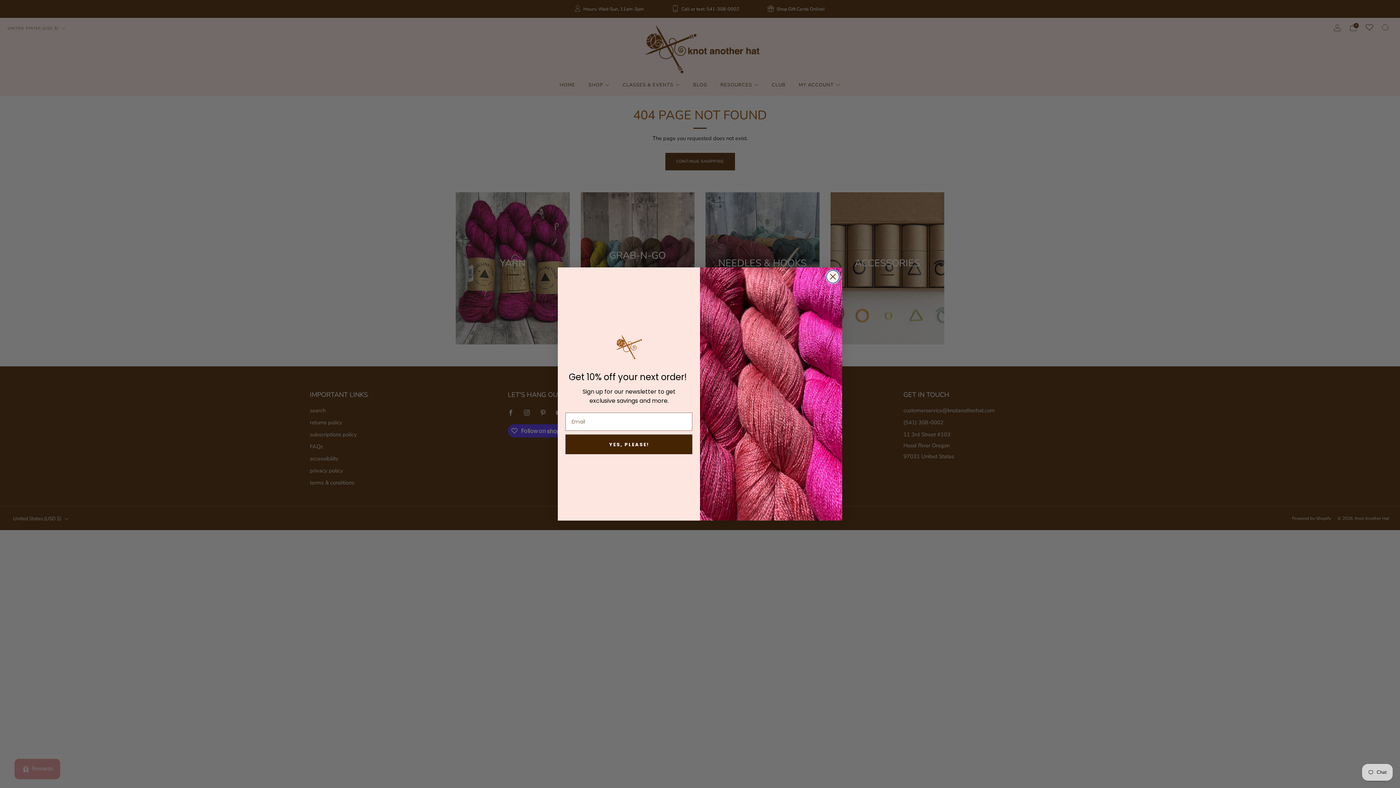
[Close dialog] (833, 276)
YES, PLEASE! (629, 444)
